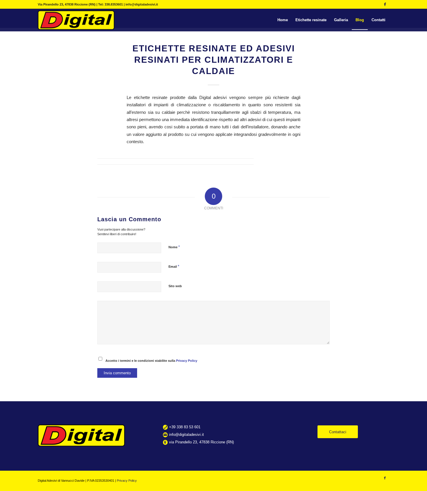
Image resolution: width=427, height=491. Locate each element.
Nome (174, 247)
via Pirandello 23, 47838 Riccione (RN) (201, 442)
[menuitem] (283, 20)
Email (173, 266)
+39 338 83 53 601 (184, 427)
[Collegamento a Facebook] (385, 4)
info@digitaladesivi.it (186, 434)
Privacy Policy (186, 360)
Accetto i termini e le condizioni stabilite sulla (151, 360)
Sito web (175, 286)
